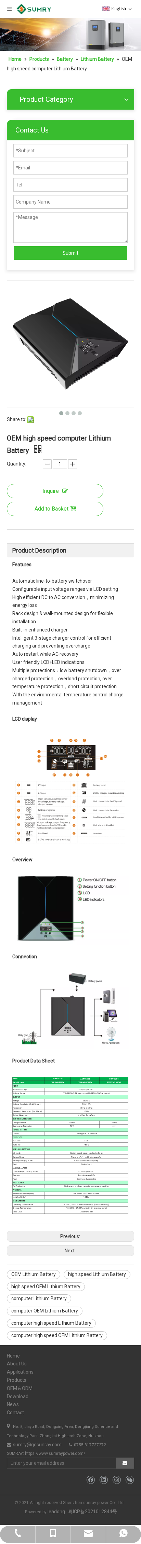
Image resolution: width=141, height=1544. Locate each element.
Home (13, 1356)
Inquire (50, 491)
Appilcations (20, 1372)
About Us (17, 1363)
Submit (70, 253)
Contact (15, 1412)
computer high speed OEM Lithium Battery (57, 1335)
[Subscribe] (125, 1463)
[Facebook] (90, 1480)
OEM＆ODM (20, 1388)
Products (16, 1380)
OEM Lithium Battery (33, 1274)
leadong (56, 1511)
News (13, 1404)
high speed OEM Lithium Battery (45, 1286)
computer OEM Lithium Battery (44, 1310)
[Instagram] (116, 1480)
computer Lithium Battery (39, 1298)
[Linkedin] (103, 1480)
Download (17, 1396)
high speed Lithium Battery (97, 1274)
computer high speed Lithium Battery (51, 1323)
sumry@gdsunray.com (37, 1444)
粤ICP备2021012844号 (92, 1511)
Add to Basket (51, 508)
